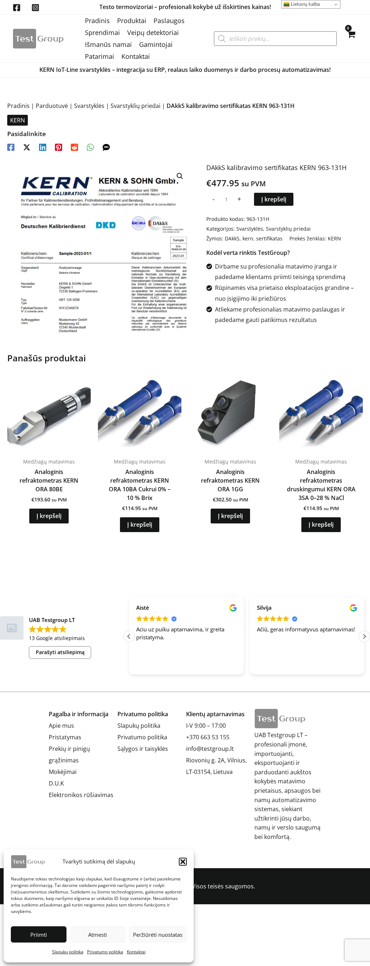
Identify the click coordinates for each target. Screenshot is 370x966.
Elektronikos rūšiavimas (81, 795)
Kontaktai (136, 952)
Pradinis (97, 20)
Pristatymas (65, 737)
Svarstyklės (89, 106)
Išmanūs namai (108, 44)
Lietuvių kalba (304, 4)
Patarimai (99, 56)
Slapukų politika (67, 952)
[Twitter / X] (26, 147)
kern (247, 238)
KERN (17, 120)
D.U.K (56, 783)
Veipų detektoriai (153, 32)
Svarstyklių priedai (135, 106)
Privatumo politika (105, 952)
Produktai (131, 20)
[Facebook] (17, 8)
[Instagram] (35, 8)
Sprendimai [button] (102, 32)
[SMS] (106, 147)
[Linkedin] (42, 147)
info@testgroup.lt (210, 749)
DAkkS (232, 238)
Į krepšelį (273, 199)
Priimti (38, 934)
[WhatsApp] (90, 147)
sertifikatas (269, 238)
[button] (182, 861)
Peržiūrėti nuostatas (157, 934)
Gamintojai (156, 44)
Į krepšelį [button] (48, 516)
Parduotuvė (52, 106)
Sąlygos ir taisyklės (142, 749)
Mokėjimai (63, 772)
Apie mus (61, 726)
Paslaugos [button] (169, 20)
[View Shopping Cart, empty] (350, 38)
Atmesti (97, 934)
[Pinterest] (58, 147)
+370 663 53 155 (207, 737)
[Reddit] (74, 147)
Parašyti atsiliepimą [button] (60, 652)
